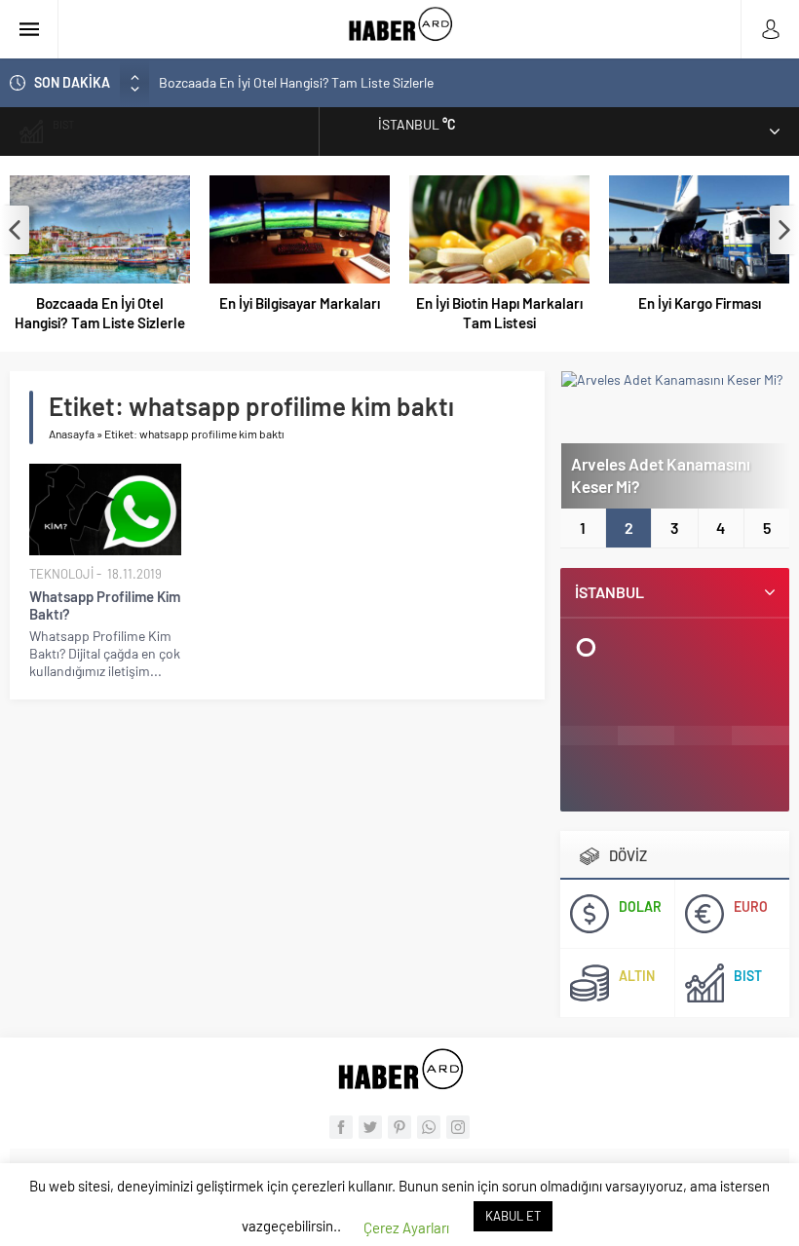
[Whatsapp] (428, 1127)
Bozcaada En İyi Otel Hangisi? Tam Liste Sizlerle (296, 82)
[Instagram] (458, 1127)
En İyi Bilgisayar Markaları (299, 303)
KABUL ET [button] (513, 1216)
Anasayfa (72, 433)
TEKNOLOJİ (61, 574)
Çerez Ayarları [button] (406, 1227)
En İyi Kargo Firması (699, 303)
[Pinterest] (399, 1127)
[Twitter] (370, 1127)
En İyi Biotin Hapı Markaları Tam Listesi (499, 312)
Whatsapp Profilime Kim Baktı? (104, 605)
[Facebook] (341, 1127)
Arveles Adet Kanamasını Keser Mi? (660, 475)
